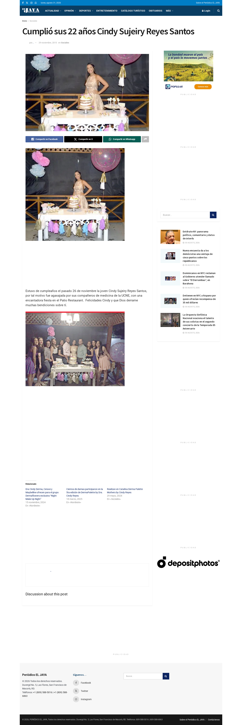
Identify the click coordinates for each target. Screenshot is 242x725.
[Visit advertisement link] (188, 71)
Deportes (85, 10)
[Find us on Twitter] (27, 3)
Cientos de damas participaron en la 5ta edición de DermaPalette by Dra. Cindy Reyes (84, 492)
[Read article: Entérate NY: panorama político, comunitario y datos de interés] (170, 237)
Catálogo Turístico (133, 10)
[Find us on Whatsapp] (36, 3)
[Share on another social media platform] (145, 139)
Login (207, 10)
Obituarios (155, 10)
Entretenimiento (106, 10)
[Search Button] (218, 11)
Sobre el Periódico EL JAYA (208, 3)
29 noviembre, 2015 (48, 42)
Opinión (69, 10)
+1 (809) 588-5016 (42, 692)
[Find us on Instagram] (31, 3)
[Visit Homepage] (30, 10)
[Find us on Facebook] (23, 3)
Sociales (33, 21)
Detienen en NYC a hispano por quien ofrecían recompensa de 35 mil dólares (199, 299)
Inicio (24, 21)
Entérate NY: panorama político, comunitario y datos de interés (199, 235)
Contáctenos (214, 719)
